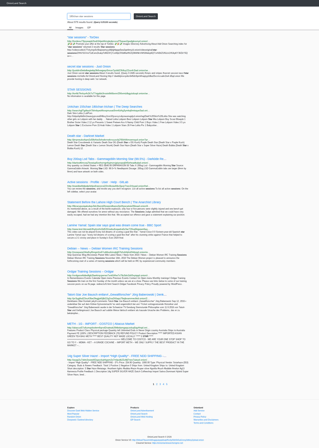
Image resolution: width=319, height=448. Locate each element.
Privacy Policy (200, 417)
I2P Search (135, 420)
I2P (89, 27)
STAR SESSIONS (79, 89)
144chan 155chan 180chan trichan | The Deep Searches (104, 106)
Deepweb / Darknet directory (80, 420)
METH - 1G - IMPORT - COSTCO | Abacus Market (100, 323)
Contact (197, 414)
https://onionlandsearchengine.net (167, 443)
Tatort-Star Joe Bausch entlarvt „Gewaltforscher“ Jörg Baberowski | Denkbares (119, 294)
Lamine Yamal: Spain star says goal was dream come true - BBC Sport (114, 225)
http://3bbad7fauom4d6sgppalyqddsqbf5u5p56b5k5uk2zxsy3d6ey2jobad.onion (168, 440)
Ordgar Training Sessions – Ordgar (90, 271)
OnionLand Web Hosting (141, 417)
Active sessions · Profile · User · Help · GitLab (97, 182)
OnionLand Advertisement (142, 411)
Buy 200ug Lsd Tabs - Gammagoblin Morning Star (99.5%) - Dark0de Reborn (118, 159)
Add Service (199, 411)
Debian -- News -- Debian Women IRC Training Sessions (105, 248)
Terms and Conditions (203, 423)
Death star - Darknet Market (85, 136)
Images (79, 27)
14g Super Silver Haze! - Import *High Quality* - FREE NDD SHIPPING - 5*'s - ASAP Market (128, 356)
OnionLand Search (16, 3)
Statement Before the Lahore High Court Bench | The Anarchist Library (114, 202)
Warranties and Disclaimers (206, 420)
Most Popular (73, 414)
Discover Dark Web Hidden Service (83, 411)
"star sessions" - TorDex (83, 37)
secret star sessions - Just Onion (89, 66)
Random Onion (74, 417)
